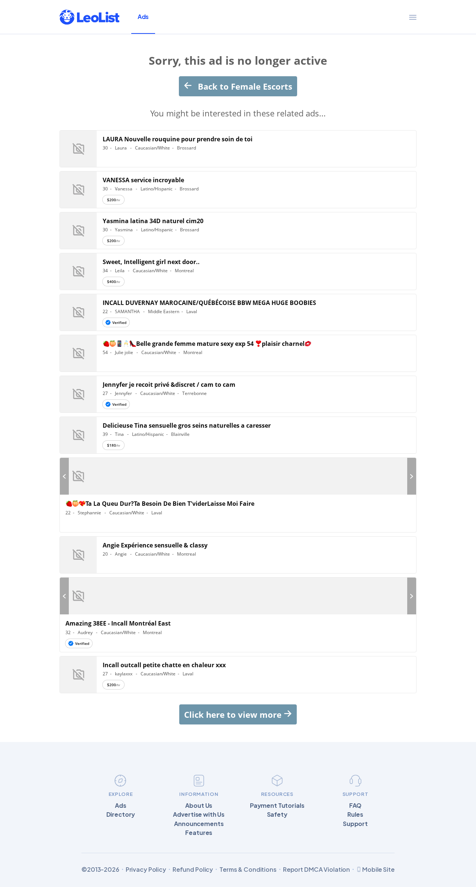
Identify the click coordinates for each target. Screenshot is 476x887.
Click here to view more (234, 714)
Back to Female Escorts (244, 86)
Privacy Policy (146, 869)
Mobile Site (378, 869)
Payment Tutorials (277, 805)
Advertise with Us (199, 814)
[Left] (64, 476)
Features (198, 832)
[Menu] (412, 17)
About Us (198, 805)
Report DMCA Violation (316, 869)
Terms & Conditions (248, 869)
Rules (355, 814)
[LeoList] (89, 17)
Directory (120, 814)
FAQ (355, 805)
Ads (143, 16)
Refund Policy (193, 869)
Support (355, 824)
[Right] (411, 476)
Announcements (198, 824)
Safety (277, 814)
